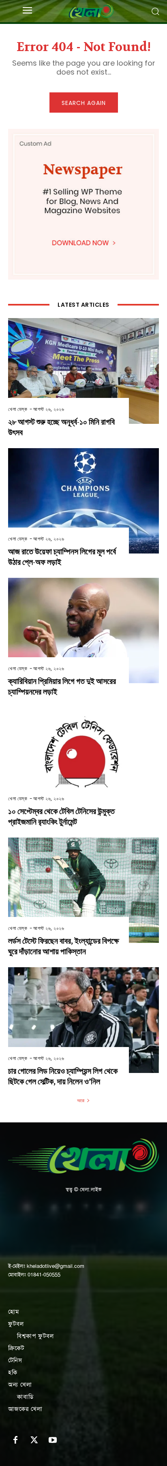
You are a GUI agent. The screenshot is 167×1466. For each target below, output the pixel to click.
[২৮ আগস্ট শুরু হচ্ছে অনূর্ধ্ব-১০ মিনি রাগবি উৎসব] (83, 370)
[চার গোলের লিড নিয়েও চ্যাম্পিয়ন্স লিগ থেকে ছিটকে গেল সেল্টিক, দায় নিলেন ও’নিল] (83, 1020)
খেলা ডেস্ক (17, 409)
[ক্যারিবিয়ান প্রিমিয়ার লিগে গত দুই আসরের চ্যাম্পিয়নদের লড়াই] (83, 630)
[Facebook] (15, 1440)
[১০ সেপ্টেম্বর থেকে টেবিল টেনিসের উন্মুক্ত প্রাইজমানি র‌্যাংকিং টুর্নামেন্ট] (83, 760)
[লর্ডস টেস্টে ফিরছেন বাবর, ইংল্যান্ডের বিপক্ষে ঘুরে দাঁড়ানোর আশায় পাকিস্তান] (83, 890)
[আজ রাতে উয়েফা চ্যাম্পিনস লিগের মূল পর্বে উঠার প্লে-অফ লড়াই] (83, 500)
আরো (80, 1100)
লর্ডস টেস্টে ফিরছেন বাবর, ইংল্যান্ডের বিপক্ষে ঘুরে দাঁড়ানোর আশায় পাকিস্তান (63, 946)
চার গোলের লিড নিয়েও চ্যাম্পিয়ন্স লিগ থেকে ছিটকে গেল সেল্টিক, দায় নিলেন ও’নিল (63, 1076)
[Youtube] (52, 1440)
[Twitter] (34, 1440)
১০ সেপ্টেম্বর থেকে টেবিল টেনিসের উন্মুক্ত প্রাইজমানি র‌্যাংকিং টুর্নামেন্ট (61, 816)
